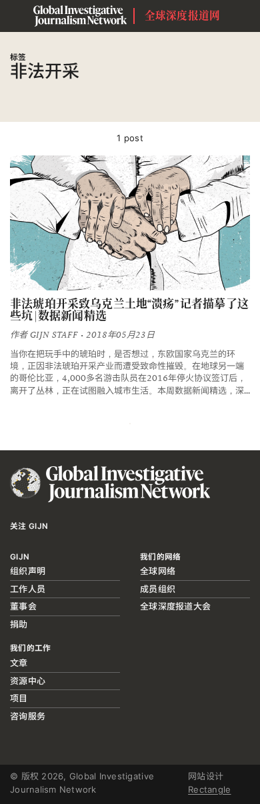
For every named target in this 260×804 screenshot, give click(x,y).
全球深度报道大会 (175, 606)
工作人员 (27, 589)
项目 (19, 698)
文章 (19, 662)
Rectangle (209, 789)
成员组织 (157, 589)
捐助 (19, 624)
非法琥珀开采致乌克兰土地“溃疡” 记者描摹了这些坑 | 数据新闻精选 (129, 310)
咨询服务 (27, 716)
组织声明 (27, 571)
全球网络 (157, 571)
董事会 (23, 606)
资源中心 (27, 680)
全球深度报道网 (183, 15)
